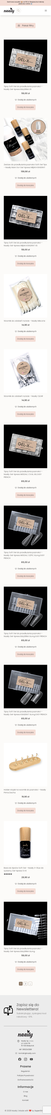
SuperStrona (40, 1110)
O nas (25, 1091)
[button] (25, 99)
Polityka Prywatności (25, 1075)
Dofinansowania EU (25, 1080)
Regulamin (25, 1071)
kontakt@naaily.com (27, 1053)
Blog (25, 1096)
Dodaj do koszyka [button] (25, 107)
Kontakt (25, 1100)
